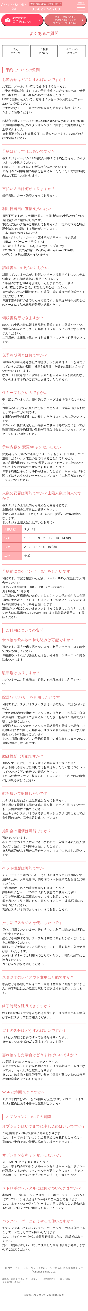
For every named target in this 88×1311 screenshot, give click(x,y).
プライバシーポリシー (28, 1279)
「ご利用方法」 (69, 475)
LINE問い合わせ (13, 1282)
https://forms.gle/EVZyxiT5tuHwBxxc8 (58, 120)
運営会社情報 (8, 1279)
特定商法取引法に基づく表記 (57, 1279)
